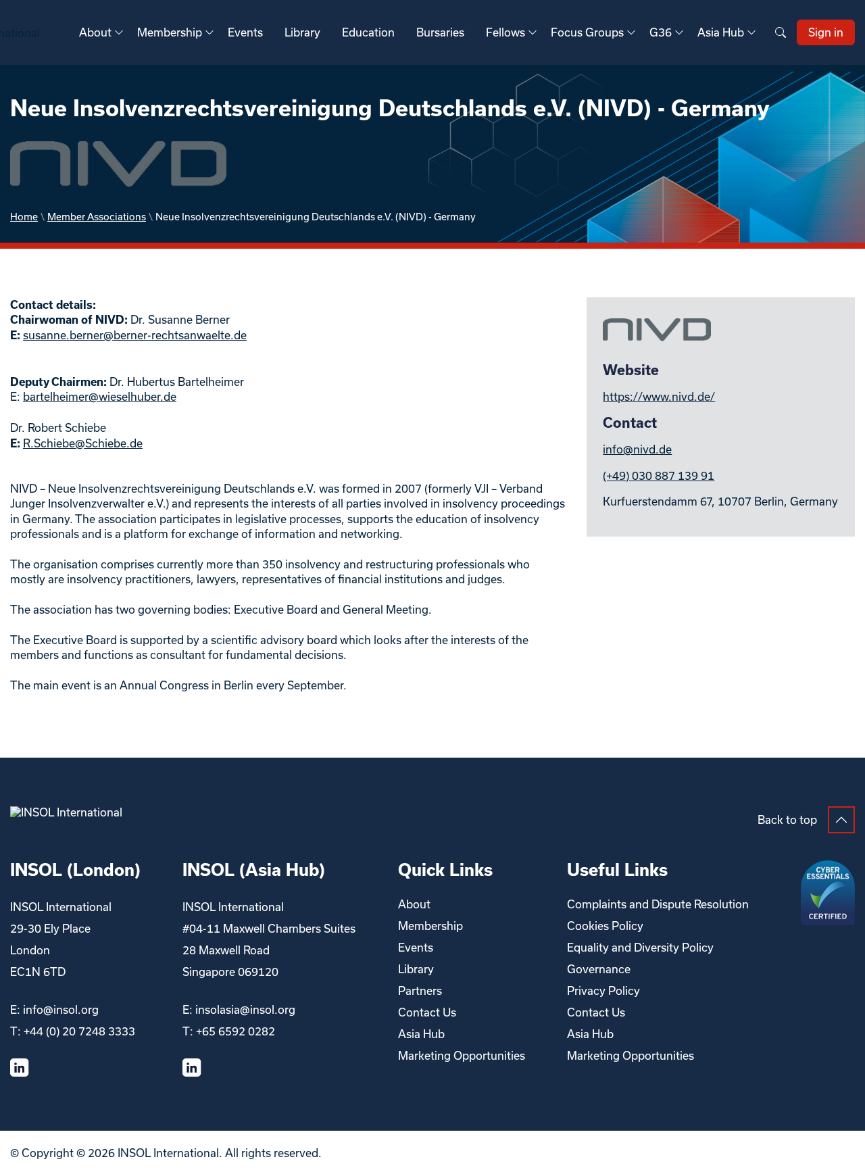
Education (368, 32)
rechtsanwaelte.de (199, 334)
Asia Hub (720, 32)
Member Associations (96, 216)
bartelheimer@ (61, 396)
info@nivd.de (637, 449)
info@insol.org (61, 1009)
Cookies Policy (605, 925)
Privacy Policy (603, 990)
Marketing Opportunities (461, 1055)
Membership (169, 32)
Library (302, 32)
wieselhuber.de (137, 396)
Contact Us (427, 1012)
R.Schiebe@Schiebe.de (83, 443)
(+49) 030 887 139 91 (658, 475)
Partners (420, 990)
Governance (599, 968)
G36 (660, 32)
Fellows (505, 32)
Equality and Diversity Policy (640, 947)
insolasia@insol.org (245, 1009)
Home (24, 216)
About (95, 32)
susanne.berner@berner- (87, 334)
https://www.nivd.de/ (659, 396)
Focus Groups (587, 32)
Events (245, 32)
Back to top (787, 819)
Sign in (825, 32)
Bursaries (440, 32)
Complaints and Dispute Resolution (658, 904)
